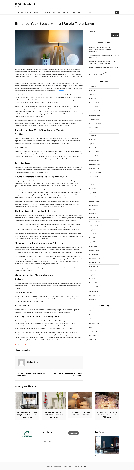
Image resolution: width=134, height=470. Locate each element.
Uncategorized (94, 335)
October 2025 (94, 119)
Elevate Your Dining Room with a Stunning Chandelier (66, 374)
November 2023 (94, 213)
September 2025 (95, 123)
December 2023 (94, 209)
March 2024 (93, 197)
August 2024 (93, 176)
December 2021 (94, 295)
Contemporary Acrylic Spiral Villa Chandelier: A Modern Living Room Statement (100, 49)
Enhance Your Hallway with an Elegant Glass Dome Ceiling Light (104, 74)
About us (45, 437)
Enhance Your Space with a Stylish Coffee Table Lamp (32, 374)
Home (17, 12)
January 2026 (93, 107)
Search (92, 31)
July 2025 (92, 131)
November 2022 (94, 262)
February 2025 (94, 152)
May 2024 (92, 189)
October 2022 (93, 266)
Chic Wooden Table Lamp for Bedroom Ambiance (80, 413)
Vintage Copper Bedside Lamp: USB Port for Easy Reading (104, 56)
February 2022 (94, 287)
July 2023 (92, 230)
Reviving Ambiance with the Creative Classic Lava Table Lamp (54, 414)
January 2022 (93, 291)
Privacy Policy (46, 441)
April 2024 (92, 193)
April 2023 (92, 242)
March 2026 (93, 99)
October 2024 (94, 168)
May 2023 (92, 238)
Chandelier (36, 12)
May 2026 (92, 90)
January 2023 (93, 254)
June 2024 (92, 185)
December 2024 (94, 160)
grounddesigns (25, 4)
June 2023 (92, 234)
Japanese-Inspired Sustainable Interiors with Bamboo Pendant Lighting (102, 62)
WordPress (83, 466)
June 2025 (92, 135)
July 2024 (92, 181)
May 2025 (92, 140)
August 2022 (93, 271)
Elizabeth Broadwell (34, 362)
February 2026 (94, 103)
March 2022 (93, 283)
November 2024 (94, 164)
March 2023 (93, 246)
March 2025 (93, 148)
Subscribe (73, 433)
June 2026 (92, 86)
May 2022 (92, 279)
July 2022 (92, 275)
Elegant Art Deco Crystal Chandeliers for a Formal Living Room (103, 68)
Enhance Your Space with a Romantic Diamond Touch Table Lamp (107, 414)
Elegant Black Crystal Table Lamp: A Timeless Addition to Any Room (27, 414)
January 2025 (93, 156)
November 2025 (94, 115)
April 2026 (92, 95)
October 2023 (94, 217)
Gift (79, 12)
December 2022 (94, 258)
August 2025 (93, 127)
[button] (117, 444)
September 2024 (95, 172)
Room (73, 12)
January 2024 (93, 205)
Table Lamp (46, 12)
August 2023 (93, 226)
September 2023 (95, 221)
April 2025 (92, 144)
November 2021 (94, 299)
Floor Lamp (65, 12)
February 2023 (94, 250)
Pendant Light (26, 12)
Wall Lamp (56, 12)
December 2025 (94, 111)
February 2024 (94, 201)
